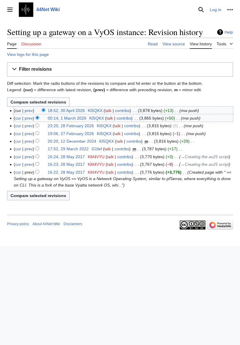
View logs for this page (28, 54)
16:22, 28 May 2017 (66, 172)
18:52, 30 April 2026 (66, 110)
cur (18, 118)
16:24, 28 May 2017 (66, 156)
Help (228, 32)
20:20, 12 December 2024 (72, 141)
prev (29, 110)
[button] (10, 9)
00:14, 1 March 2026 (67, 118)
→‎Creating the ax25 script (205, 156)
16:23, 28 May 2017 (66, 164)
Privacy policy (18, 224)
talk (108, 110)
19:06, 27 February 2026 (71, 133)
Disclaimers (73, 224)
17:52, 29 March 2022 (68, 148)
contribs (122, 110)
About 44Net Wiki (46, 224)
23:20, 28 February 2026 (71, 125)
